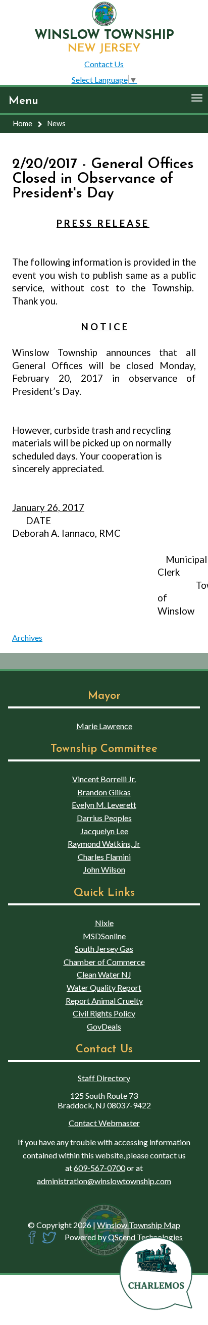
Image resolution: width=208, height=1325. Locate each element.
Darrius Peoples (104, 818)
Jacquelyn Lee (104, 831)
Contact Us (104, 64)
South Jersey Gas (104, 948)
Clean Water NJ (104, 974)
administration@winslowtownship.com (104, 1181)
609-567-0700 (99, 1168)
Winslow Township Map (138, 1225)
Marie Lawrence (104, 726)
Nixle (104, 923)
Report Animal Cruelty (104, 1000)
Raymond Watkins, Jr (104, 843)
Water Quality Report (104, 987)
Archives (27, 637)
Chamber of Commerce (104, 961)
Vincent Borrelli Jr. (104, 779)
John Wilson (104, 869)
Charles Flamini (104, 856)
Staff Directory (104, 1078)
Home (22, 123)
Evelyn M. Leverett (104, 804)
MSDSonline (104, 936)
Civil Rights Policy (104, 1013)
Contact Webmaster (104, 1123)
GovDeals (104, 1026)
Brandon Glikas (104, 792)
